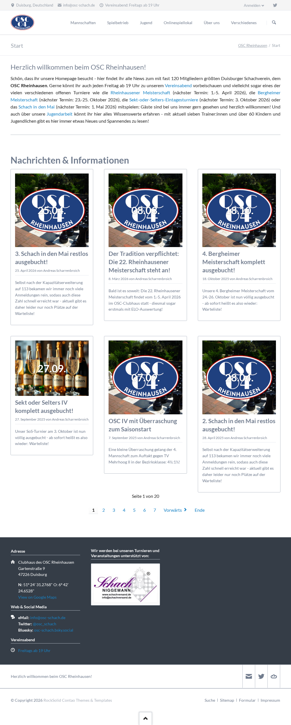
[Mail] (248, 676)
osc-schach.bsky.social (53, 630)
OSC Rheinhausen (252, 45)
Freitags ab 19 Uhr (34, 650)
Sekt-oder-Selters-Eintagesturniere (163, 99)
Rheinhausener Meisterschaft (140, 92)
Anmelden (252, 5)
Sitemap (227, 700)
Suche (210, 700)
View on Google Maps (37, 597)
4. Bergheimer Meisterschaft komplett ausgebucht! (233, 261)
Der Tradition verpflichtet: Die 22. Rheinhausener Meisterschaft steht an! (144, 261)
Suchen (274, 22)
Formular (247, 700)
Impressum (270, 700)
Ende (200, 510)
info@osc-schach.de (47, 617)
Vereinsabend (178, 85)
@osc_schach (44, 623)
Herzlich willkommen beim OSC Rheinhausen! (51, 676)
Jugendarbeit (59, 113)
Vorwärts (173, 510)
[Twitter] (275, 5)
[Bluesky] (273, 676)
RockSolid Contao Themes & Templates (77, 700)
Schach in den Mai (36, 106)
